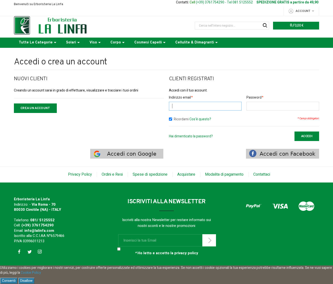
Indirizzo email (180, 97)
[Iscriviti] (209, 240)
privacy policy (186, 253)
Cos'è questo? (200, 119)
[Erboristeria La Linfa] (50, 25)
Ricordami (181, 119)
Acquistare (186, 174)
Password (254, 97)
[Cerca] (264, 25)
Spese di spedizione (150, 174)
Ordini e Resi (112, 174)
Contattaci (261, 174)
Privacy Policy (80, 174)
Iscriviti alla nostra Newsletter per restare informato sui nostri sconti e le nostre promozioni (166, 222)
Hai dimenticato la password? (191, 136)
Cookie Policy (31, 272)
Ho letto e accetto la (166, 253)
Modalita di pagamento (224, 174)
